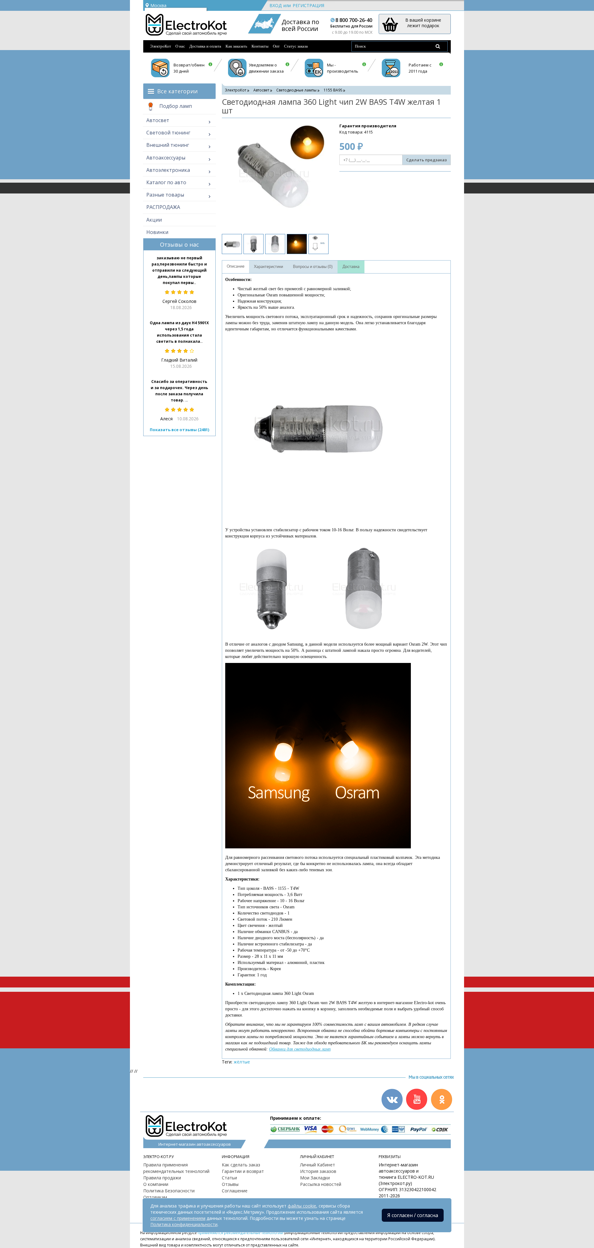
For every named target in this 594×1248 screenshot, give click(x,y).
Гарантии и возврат (243, 1171)
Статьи (229, 1178)
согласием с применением (177, 1218)
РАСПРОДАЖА (163, 207)
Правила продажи (162, 1178)
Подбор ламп (175, 106)
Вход (275, 5)
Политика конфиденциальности (183, 1224)
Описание (235, 266)
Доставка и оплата (205, 46)
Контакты (260, 46)
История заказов (318, 1171)
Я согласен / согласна (412, 1215)
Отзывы (230, 1184)
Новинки (157, 232)
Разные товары (165, 194)
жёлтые (242, 1062)
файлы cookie (302, 1206)
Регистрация (308, 5)
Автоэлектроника (168, 170)
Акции (154, 219)
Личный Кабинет (317, 1165)
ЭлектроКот (160, 46)
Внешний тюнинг (167, 145)
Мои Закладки (315, 1178)
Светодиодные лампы (296, 90)
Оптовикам (155, 1197)
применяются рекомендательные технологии (240, 1232)
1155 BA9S (333, 90)
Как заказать (236, 46)
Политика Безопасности (169, 1191)
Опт (276, 46)
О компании (155, 1184)
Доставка (350, 266)
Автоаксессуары (165, 157)
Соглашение (235, 1191)
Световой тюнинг (168, 132)
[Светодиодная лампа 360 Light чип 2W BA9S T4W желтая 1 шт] (274, 175)
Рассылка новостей (320, 1184)
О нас (180, 46)
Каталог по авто (166, 182)
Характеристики (268, 266)
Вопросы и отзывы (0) (313, 266)
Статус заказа (296, 46)
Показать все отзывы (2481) (179, 429)
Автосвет (157, 120)
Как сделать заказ (241, 1165)
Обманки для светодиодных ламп (300, 1049)
